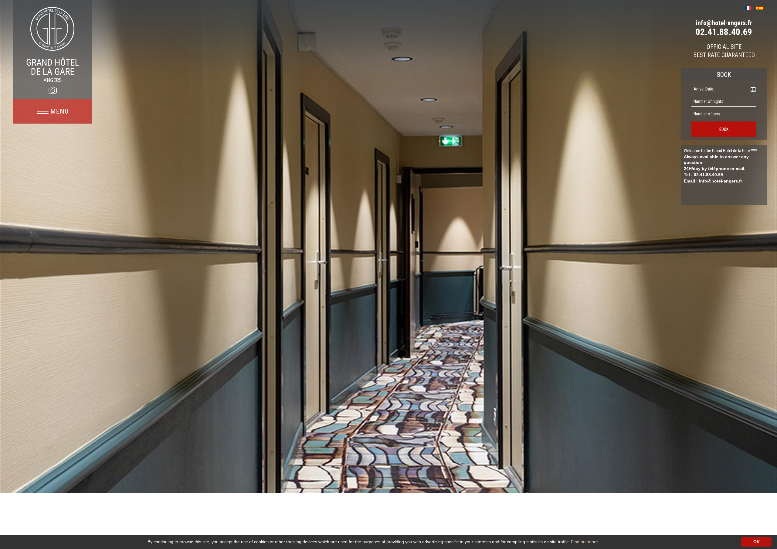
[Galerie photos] (52, 90)
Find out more (584, 541)
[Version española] (761, 7)
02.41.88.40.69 (724, 31)
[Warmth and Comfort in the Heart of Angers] (52, 44)
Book (723, 129)
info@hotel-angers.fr (724, 23)
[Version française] (750, 7)
